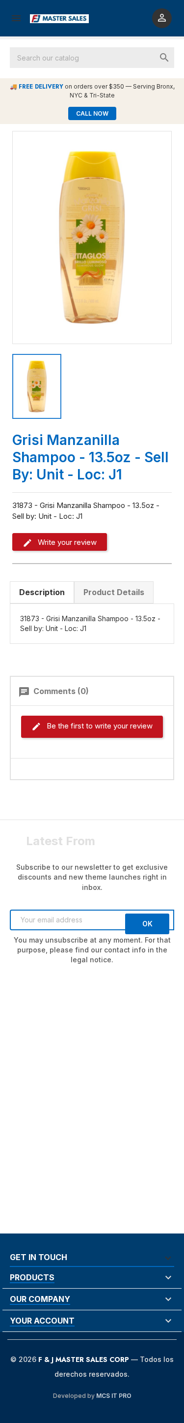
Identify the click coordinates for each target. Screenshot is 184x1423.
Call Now (92, 113)
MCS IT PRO (113, 1395)
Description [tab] (42, 592)
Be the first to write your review (99, 725)
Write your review (66, 542)
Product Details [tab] (113, 592)
